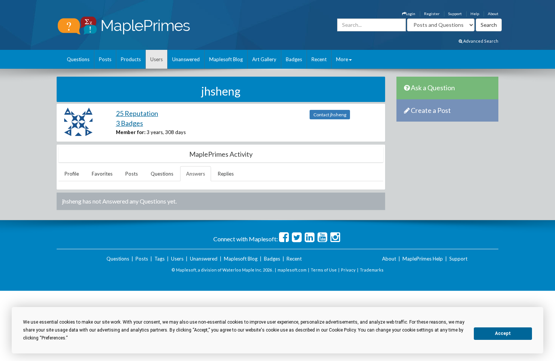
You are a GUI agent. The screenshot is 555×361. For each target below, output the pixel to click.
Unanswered (186, 59)
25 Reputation (137, 113)
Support (455, 13)
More (342, 59)
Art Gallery (264, 59)
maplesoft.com (292, 269)
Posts (105, 59)
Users (156, 59)
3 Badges (129, 123)
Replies (226, 174)
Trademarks (372, 269)
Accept (503, 333)
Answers (195, 174)
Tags (159, 259)
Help (474, 13)
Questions (78, 59)
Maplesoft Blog (226, 59)
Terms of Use (324, 269)
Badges (294, 59)
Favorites (102, 174)
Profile (72, 174)
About (493, 13)
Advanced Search (480, 41)
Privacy (348, 269)
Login (410, 13)
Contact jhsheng (329, 114)
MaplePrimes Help (422, 259)
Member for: (130, 132)
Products (131, 59)
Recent (319, 59)
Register (431, 13)
